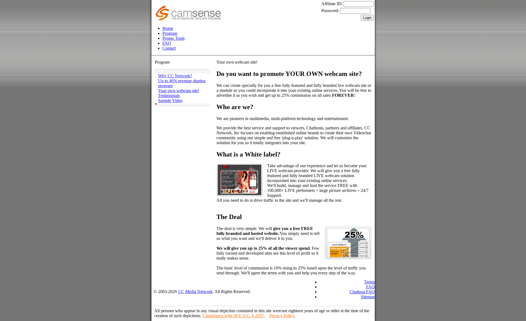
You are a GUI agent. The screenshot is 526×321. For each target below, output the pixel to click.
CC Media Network (195, 291)
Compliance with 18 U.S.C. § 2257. (233, 315)
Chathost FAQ (362, 291)
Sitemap (368, 296)
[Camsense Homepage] (188, 19)
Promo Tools (173, 38)
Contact (169, 48)
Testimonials (169, 95)
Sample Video (170, 100)
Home (167, 28)
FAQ (166, 43)
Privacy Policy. (282, 315)
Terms (369, 282)
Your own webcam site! (178, 90)
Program (169, 33)
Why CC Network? (175, 75)
